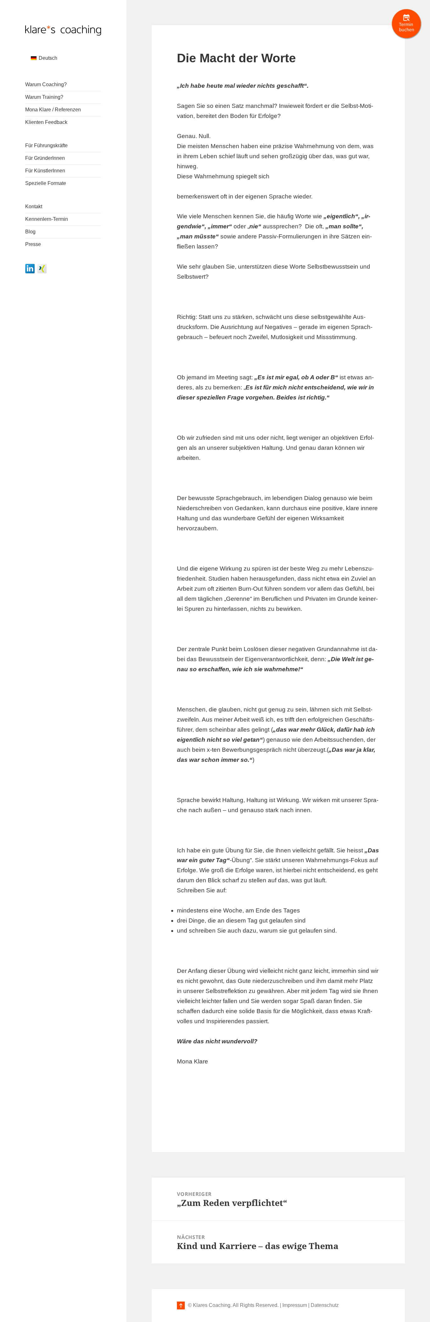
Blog (30, 231)
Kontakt (33, 206)
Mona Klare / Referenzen (53, 109)
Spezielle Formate (45, 183)
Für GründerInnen (45, 158)
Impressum (294, 1305)
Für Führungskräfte (46, 145)
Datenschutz (325, 1305)
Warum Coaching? (46, 84)
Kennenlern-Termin (46, 219)
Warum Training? (44, 97)
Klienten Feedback (46, 122)
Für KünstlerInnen (45, 170)
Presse (33, 244)
